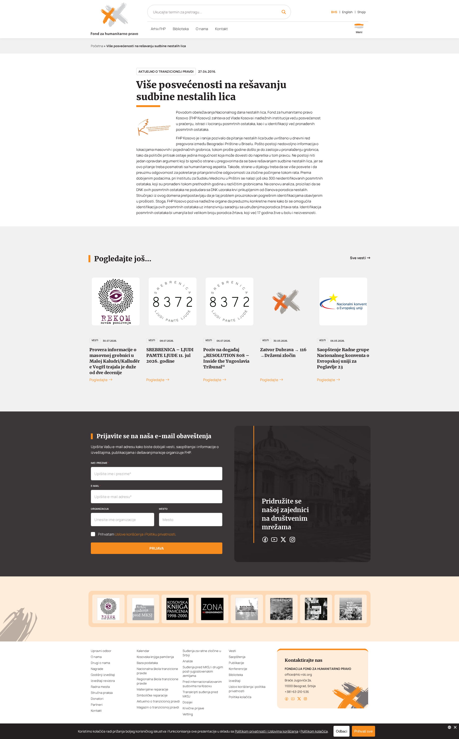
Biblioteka (181, 28)
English (347, 12)
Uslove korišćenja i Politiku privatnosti (145, 534)
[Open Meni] (359, 29)
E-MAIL (95, 485)
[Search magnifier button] (284, 12)
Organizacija (100, 508)
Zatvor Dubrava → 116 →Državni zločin (283, 352)
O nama (202, 28)
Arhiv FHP (158, 28)
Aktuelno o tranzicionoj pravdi (166, 71)
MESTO (163, 508)
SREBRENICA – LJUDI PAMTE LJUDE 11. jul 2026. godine (170, 355)
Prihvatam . (137, 534)
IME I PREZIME (100, 463)
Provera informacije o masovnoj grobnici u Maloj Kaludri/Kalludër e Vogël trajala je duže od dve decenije (114, 361)
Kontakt (221, 28)
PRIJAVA (156, 548)
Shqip (361, 12)
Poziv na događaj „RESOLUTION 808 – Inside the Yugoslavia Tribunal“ (226, 358)
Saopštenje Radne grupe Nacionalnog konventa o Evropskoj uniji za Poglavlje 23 (343, 358)
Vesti (95, 340)
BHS (334, 12)
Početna (97, 46)
